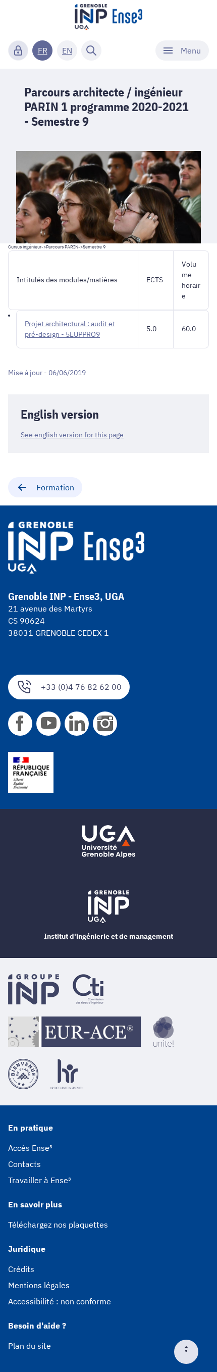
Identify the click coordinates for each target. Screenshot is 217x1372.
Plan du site (29, 1346)
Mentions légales (39, 1285)
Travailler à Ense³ (39, 1180)
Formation (55, 487)
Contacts (24, 1164)
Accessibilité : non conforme (59, 1301)
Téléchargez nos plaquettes (58, 1224)
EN (67, 50)
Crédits (21, 1269)
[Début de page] (190, 1352)
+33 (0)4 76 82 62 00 (81, 687)
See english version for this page (72, 434)
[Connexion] (18, 50)
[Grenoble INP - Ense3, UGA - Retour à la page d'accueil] (108, 18)
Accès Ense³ (30, 1148)
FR (42, 50)
